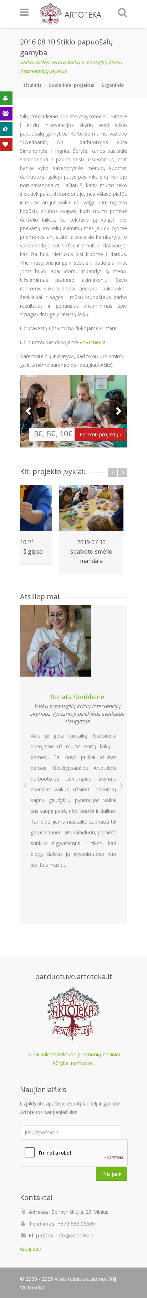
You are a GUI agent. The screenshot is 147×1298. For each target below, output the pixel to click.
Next (118, 411)
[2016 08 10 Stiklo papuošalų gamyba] (73, 411)
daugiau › (30, 1248)
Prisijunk (111, 1173)
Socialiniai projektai (72, 85)
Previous (28, 411)
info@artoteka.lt (74, 1235)
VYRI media (93, 342)
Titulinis (32, 85)
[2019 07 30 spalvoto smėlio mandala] (91, 508)
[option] (91, 529)
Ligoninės (113, 85)
